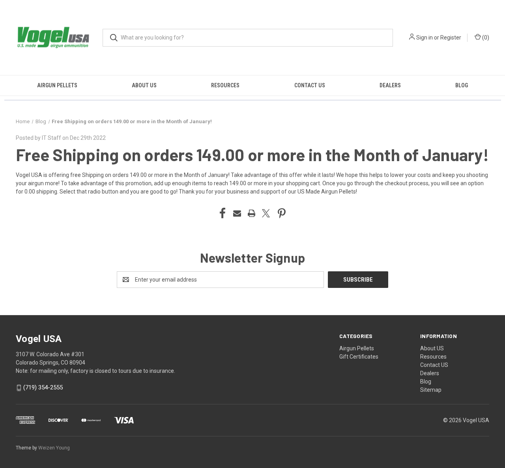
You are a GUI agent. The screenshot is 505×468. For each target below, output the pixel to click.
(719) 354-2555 (43, 387)
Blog (461, 85)
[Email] (237, 213)
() (485, 37)
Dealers (390, 85)
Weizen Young (54, 448)
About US (144, 85)
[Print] (252, 213)
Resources (225, 85)
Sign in (424, 37)
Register (450, 37)
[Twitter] (266, 213)
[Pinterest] (282, 213)
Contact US (309, 85)
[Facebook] (222, 213)
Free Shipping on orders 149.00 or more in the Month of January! (252, 154)
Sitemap (430, 390)
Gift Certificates (358, 356)
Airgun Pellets (57, 85)
